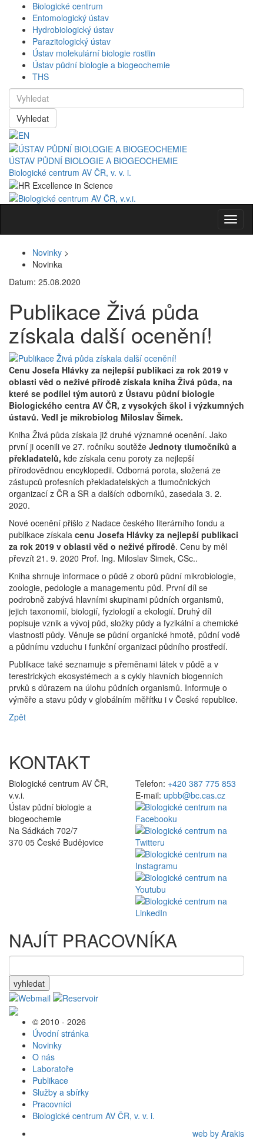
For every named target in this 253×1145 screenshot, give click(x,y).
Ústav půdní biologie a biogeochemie (101, 65)
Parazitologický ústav (71, 41)
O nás (43, 1057)
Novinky (47, 252)
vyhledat (29, 983)
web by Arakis (218, 1133)
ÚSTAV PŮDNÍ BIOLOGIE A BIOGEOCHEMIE (93, 160)
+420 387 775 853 (202, 783)
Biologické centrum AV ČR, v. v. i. (70, 172)
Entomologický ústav (70, 18)
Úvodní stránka (60, 1033)
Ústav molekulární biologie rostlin (93, 53)
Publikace (50, 1080)
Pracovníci (51, 1104)
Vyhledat (32, 118)
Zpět (17, 717)
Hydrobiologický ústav (73, 29)
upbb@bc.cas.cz (194, 795)
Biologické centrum (67, 6)
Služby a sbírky (60, 1092)
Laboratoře (53, 1068)
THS (40, 76)
